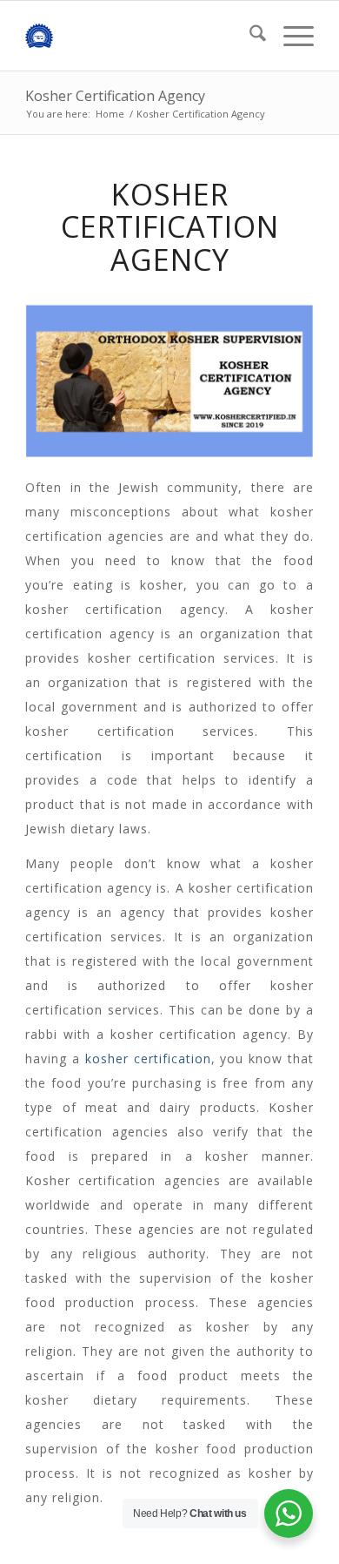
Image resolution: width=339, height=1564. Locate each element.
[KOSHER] (140, 36)
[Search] (249, 36)
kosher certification (148, 1058)
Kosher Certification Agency (115, 95)
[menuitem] (249, 36)
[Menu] (290, 36)
